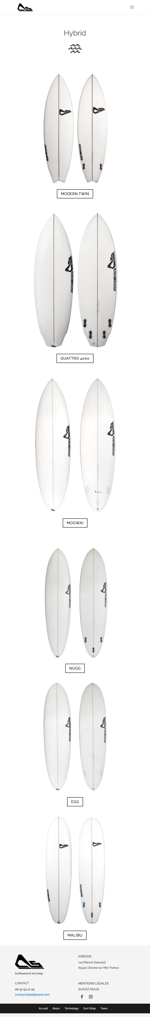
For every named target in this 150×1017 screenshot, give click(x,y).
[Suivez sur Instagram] (90, 996)
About (56, 1008)
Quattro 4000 (75, 358)
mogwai (75, 523)
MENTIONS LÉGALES (93, 983)
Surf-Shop (89, 1008)
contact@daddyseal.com (32, 994)
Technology (72, 1008)
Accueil (43, 1008)
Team (104, 1008)
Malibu (75, 935)
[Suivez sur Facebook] (82, 996)
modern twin (75, 194)
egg (75, 802)
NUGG (75, 668)
